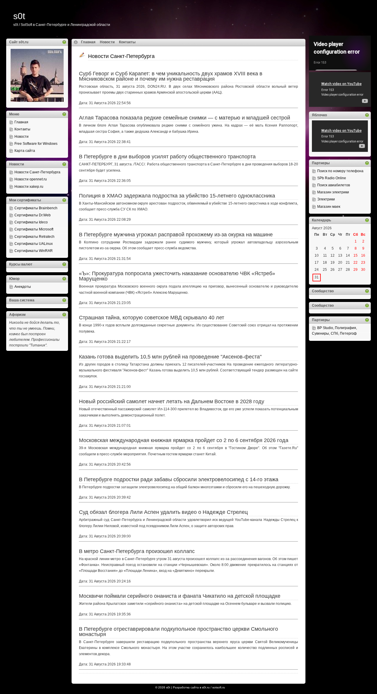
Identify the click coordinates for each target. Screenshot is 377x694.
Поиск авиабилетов (333, 185)
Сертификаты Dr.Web (32, 215)
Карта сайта (24, 151)
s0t (19, 16)
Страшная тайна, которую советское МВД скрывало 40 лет (151, 318)
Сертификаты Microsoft (33, 229)
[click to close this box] (64, 42)
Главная (21, 122)
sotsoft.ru (218, 687)
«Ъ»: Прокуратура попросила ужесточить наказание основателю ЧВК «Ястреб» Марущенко (177, 276)
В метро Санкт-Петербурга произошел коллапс (137, 551)
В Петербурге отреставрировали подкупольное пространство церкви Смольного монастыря (178, 631)
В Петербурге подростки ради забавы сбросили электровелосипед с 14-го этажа (178, 479)
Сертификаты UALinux (33, 244)
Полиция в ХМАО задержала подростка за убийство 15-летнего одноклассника (177, 196)
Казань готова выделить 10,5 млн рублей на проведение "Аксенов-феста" (170, 357)
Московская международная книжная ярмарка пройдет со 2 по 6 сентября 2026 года (183, 440)
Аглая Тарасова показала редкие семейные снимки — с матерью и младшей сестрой (184, 118)
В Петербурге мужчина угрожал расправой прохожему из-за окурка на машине (176, 235)
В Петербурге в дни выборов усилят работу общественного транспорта (167, 157)
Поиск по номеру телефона (340, 171)
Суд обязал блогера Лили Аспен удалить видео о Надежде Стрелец (163, 512)
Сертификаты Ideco (31, 222)
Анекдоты (22, 287)
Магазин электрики (333, 192)
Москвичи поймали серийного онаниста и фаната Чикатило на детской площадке (179, 596)
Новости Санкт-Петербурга (37, 172)
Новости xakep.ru (28, 187)
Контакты (22, 129)
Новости (21, 137)
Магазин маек (328, 207)
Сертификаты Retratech (34, 237)
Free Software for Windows (35, 144)
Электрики (326, 199)
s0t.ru (206, 687)
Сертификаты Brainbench (35, 208)
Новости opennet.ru (30, 179)
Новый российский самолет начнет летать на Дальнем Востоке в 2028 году (171, 401)
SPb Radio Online (331, 178)
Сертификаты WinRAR (33, 251)
